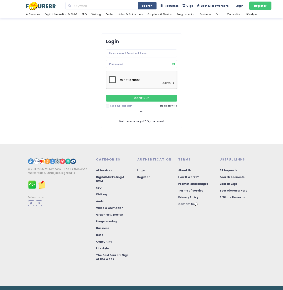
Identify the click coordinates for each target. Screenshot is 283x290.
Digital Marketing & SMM (61, 14)
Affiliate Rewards (232, 197)
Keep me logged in (121, 105)
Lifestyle (251, 14)
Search (147, 6)
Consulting (234, 14)
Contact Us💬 (188, 204)
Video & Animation (130, 14)
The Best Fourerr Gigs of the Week (112, 257)
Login (240, 6)
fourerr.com (53, 169)
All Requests (228, 170)
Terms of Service (190, 190)
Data (219, 14)
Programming (186, 14)
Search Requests (231, 177)
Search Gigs (228, 184)
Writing (96, 14)
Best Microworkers (233, 190)
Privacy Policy (188, 197)
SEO (84, 14)
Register (260, 6)
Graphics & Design (159, 14)
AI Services (33, 14)
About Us (184, 170)
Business (205, 14)
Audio (109, 14)
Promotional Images (193, 184)
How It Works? (188, 177)
